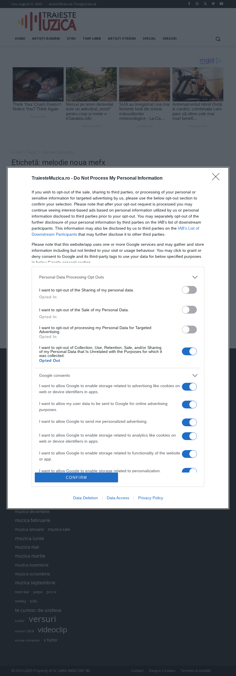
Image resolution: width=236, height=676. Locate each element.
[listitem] (118, 277)
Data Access (118, 498)
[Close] (217, 178)
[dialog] (118, 338)
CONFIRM (76, 477)
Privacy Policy (150, 498)
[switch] (189, 290)
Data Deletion (85, 498)
